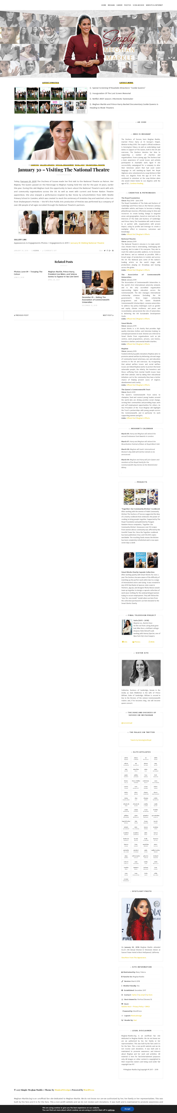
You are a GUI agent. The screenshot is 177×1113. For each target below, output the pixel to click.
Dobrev (126, 856)
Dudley (136, 856)
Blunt (155, 804)
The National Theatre (95, 165)
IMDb (152, 642)
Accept (127, 1109)
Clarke (146, 804)
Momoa (146, 827)
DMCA (147, 1007)
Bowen (136, 793)
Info (125, 642)
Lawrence (136, 833)
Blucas (156, 845)
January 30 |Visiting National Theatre (87, 243)
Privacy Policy (138, 1007)
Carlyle (126, 862)
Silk (145, 770)
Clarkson (145, 839)
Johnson (136, 775)
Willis (126, 781)
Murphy (126, 775)
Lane (146, 862)
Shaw (155, 810)
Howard (136, 781)
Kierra (36, 251)
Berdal (126, 822)
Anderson (126, 816)
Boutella (155, 862)
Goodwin (145, 816)
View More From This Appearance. (133, 958)
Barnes (146, 775)
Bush (126, 868)
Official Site (131, 234)
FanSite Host (126, 1007)
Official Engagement (65, 165)
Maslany (145, 868)
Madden (155, 856)
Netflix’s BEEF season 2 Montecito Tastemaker (112, 99)
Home (103, 5)
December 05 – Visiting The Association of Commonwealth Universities (95, 299)
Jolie (136, 770)
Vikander (126, 764)
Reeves (136, 839)
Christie (156, 816)
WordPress (89, 1090)
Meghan (111, 5)
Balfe (146, 781)
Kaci (135, 1020)
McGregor (145, 810)
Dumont (136, 810)
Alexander (126, 827)
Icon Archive (138, 5)
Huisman (135, 851)
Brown (155, 851)
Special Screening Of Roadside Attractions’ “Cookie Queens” (118, 88)
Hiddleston (136, 874)
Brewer (146, 845)
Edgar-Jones (126, 799)
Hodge (155, 758)
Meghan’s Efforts (143, 234)
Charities (35, 165)
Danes (156, 787)
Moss (126, 804)
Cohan (126, 845)
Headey (136, 845)
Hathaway (155, 770)
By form (149, 995)
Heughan (136, 862)
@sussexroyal (126, 723)
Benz (145, 833)
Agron (146, 799)
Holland (155, 874)
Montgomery (155, 793)
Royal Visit (80, 165)
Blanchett (136, 787)
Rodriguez (136, 816)
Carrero (136, 758)
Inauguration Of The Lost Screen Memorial (111, 93)
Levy (136, 799)
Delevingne (155, 781)
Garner (126, 833)
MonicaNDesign (62, 1090)
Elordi (156, 822)
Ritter (155, 839)
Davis (145, 874)
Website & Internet (154, 5)
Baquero (145, 822)
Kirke (155, 827)
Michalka (145, 758)
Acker (155, 764)
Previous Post (22, 315)
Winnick (126, 839)
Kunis (145, 851)
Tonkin (145, 856)
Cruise (155, 868)
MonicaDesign (136, 1016)
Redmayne (156, 799)
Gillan (156, 833)
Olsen (136, 804)
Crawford (146, 793)
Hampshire (126, 810)
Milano (146, 764)
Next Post (107, 315)
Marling (155, 775)
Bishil (136, 868)
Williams (126, 851)
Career (119, 5)
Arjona (126, 758)
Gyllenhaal (136, 827)
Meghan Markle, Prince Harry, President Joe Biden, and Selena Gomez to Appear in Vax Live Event (63, 274)
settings (111, 1110)
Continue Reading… (137, 183)
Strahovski (126, 879)
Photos (127, 5)
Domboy (146, 787)
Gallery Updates (47, 165)
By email (141, 995)
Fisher (126, 787)
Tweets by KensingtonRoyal (140, 740)
